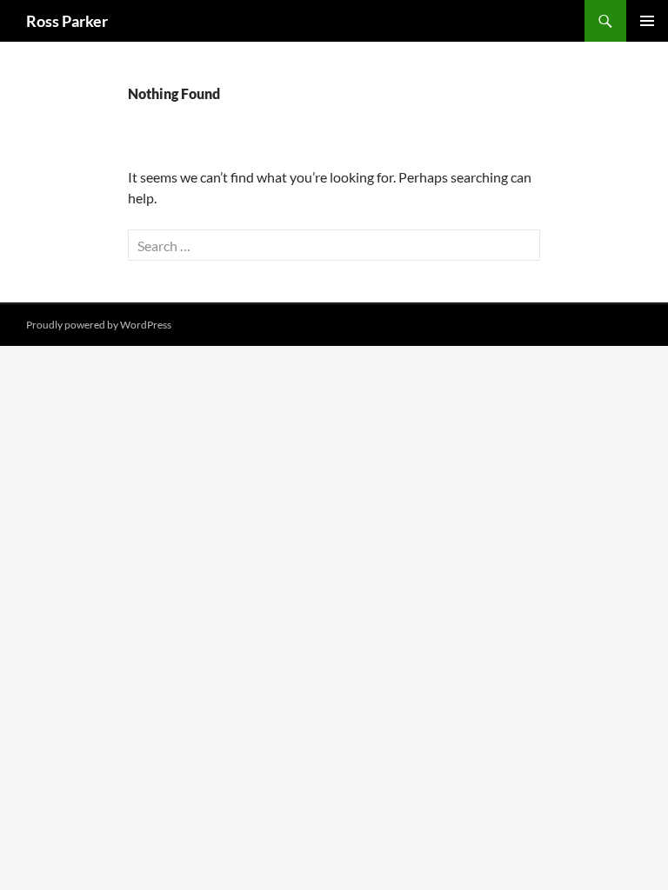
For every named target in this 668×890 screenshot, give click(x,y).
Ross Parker (67, 20)
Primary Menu (647, 21)
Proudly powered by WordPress (98, 324)
